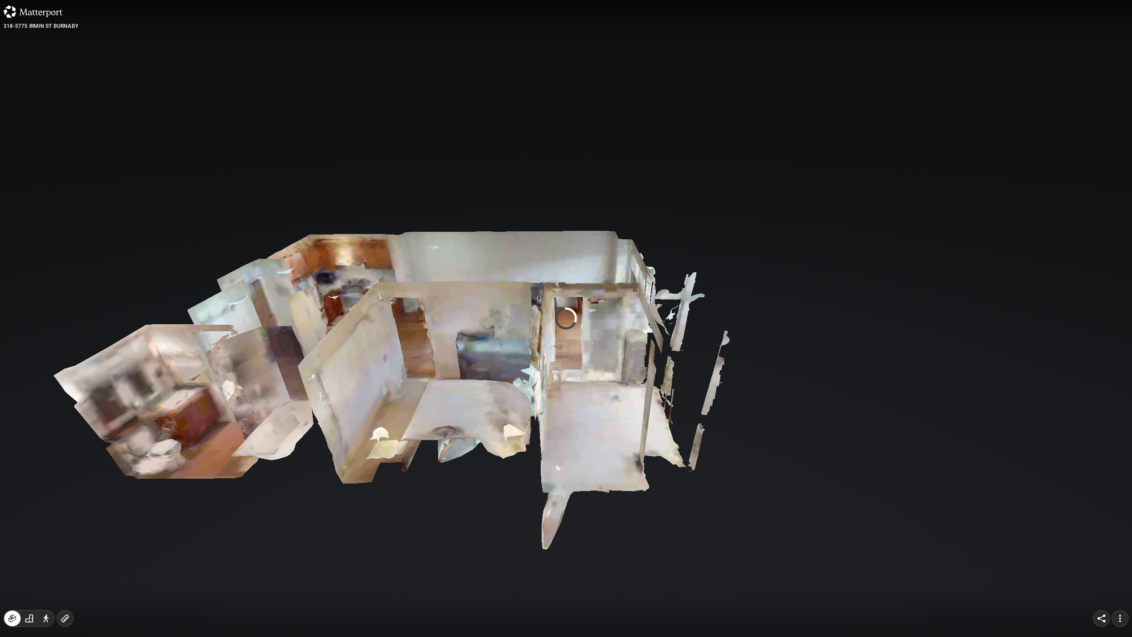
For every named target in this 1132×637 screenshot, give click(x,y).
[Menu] (1120, 618)
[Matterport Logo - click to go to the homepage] (33, 11)
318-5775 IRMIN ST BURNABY (41, 26)
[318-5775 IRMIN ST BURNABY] (566, 318)
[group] (29, 618)
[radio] (12, 618)
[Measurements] (65, 618)
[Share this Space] (1101, 618)
